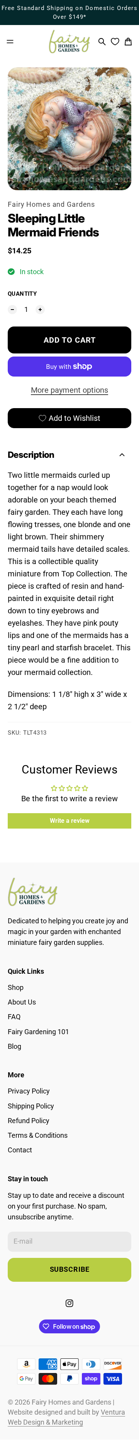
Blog (14, 1046)
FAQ (14, 1017)
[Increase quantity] (40, 309)
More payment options (69, 390)
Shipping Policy (31, 1106)
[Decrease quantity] (12, 309)
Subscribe (70, 1269)
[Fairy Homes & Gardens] (69, 42)
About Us (22, 1002)
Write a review (70, 820)
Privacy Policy (29, 1091)
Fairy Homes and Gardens (51, 204)
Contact (20, 1150)
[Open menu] (10, 42)
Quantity (22, 293)
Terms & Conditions (38, 1135)
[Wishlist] (115, 41)
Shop (16, 987)
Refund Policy (28, 1121)
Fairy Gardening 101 (38, 1032)
